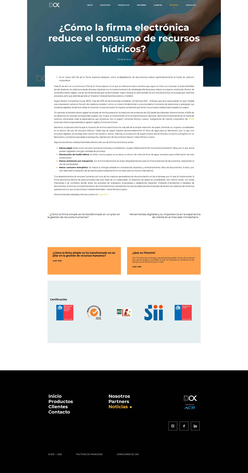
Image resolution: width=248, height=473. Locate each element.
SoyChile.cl (103, 194)
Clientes (158, 5)
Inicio (90, 5)
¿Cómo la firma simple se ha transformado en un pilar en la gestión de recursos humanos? (84, 216)
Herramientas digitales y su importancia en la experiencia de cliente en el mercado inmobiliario (165, 216)
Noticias (174, 5)
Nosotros (105, 5)
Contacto (191, 5)
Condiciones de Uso (128, 454)
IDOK (191, 119)
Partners (141, 5)
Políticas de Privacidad (89, 454)
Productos (123, 5)
